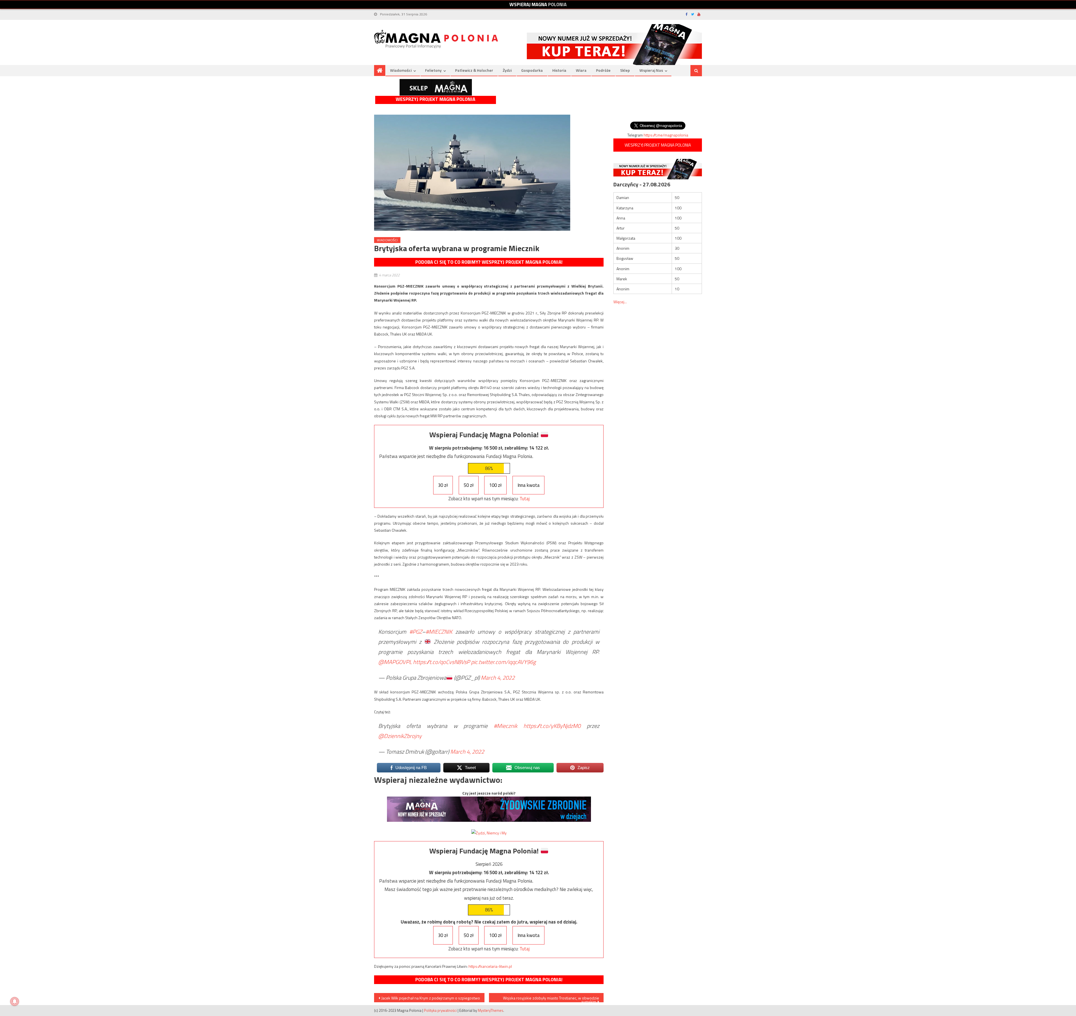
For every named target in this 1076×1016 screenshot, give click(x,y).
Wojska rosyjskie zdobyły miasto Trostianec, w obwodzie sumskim (551, 998)
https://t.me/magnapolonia (666, 135)
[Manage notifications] (14, 1001)
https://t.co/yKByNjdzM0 (552, 725)
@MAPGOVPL (395, 662)
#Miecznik (505, 725)
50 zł (469, 485)
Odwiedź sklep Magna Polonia (436, 87)
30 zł (443, 485)
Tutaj (525, 498)
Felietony (433, 70)
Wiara (581, 70)
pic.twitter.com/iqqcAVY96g (503, 662)
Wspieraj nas (651, 70)
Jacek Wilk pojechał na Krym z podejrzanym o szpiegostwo (430, 998)
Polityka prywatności (440, 1010)
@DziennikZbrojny (400, 736)
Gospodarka (532, 70)
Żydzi (507, 70)
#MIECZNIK (439, 631)
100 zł (495, 485)
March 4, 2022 (498, 677)
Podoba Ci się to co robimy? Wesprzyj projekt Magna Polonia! (488, 262)
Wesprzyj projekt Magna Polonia (435, 99)
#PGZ (415, 631)
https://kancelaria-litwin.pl (490, 966)
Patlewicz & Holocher (474, 70)
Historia (559, 70)
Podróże (603, 70)
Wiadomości (401, 70)
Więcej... (620, 302)
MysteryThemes (490, 1010)
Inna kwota (529, 485)
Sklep (625, 70)
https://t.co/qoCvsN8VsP (441, 662)
